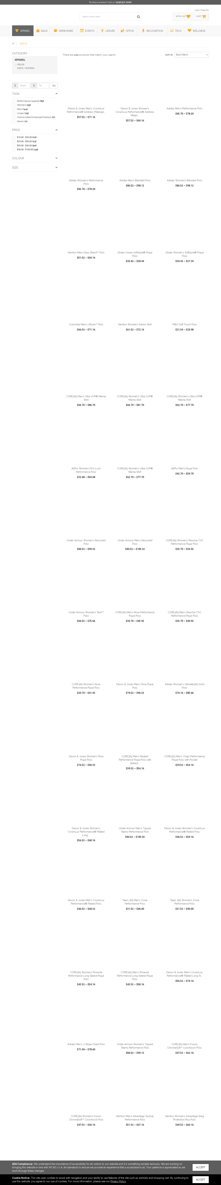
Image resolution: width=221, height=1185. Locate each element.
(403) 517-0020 (124, 2)
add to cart (88, 100)
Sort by (169, 55)
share (105, 127)
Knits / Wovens (25, 68)
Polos (20, 64)
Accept (200, 1167)
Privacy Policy (118, 1181)
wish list (90, 127)
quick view (73, 127)
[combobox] (191, 55)
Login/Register (202, 10)
